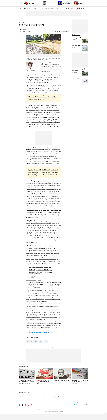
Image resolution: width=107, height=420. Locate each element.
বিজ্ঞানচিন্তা (43, 396)
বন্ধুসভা (66, 396)
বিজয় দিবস (21, 19)
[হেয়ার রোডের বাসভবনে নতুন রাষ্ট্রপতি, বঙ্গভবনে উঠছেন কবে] (85, 73)
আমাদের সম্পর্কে (40, 409)
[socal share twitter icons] (58, 32)
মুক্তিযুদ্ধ (35, 341)
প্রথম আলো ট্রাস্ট (56, 396)
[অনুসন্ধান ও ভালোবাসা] (85, 81)
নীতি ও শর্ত (55, 409)
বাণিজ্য (35, 8)
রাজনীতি (28, 8)
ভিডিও (57, 8)
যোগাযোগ (60, 409)
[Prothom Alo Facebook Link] (20, 405)
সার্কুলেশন (50, 409)
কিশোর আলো (32, 396)
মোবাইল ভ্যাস (44, 399)
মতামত (38, 8)
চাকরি (49, 8)
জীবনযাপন (53, 8)
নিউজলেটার (65, 409)
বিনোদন (45, 8)
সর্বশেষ (20, 8)
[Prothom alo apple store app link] (84, 405)
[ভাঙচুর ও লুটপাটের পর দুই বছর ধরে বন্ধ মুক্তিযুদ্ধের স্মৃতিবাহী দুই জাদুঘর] (80, 373)
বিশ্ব (31, 8)
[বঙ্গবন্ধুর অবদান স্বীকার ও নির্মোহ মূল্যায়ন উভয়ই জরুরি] (44, 373)
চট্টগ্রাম (46, 341)
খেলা (42, 8)
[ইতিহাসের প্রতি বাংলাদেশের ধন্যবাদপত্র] (85, 48)
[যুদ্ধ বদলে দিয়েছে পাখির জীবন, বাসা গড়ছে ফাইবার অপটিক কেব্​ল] (60, 3)
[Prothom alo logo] (24, 393)
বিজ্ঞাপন (46, 409)
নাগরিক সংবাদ (21, 396)
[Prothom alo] (26, 3)
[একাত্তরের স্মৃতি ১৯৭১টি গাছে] (85, 41)
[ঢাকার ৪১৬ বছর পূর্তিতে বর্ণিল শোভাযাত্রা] (76, 3)
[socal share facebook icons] (55, 32)
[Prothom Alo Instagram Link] (26, 405)
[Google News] (31, 405)
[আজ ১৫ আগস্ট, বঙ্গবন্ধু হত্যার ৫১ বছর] (62, 373)
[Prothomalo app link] (76, 405)
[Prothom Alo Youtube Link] (28, 405)
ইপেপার (20, 399)
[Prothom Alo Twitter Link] (23, 405)
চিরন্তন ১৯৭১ (79, 396)
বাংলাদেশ (24, 8)
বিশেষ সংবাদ (29, 341)
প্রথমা (31, 399)
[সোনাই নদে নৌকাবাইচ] (44, 3)
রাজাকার (40, 341)
